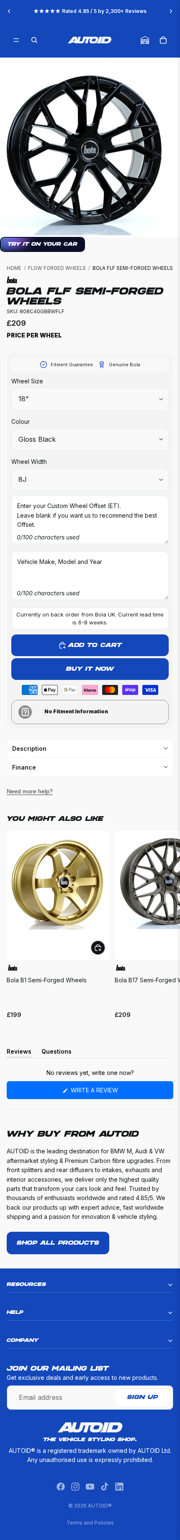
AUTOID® (100, 1505)
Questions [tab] (56, 1053)
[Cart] (163, 40)
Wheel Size (27, 381)
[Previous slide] (9, 11)
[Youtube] (90, 1487)
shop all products (58, 1243)
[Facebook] (61, 1487)
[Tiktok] (105, 1487)
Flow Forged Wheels (57, 268)
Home (14, 268)
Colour (20, 421)
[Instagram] (75, 1487)
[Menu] (16, 40)
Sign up (142, 1397)
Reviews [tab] (19, 1053)
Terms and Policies (90, 1523)
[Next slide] (171, 11)
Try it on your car (42, 244)
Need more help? (30, 791)
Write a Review (107, 1092)
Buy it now (90, 669)
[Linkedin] (119, 1487)
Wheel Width (29, 461)
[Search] (34, 40)
